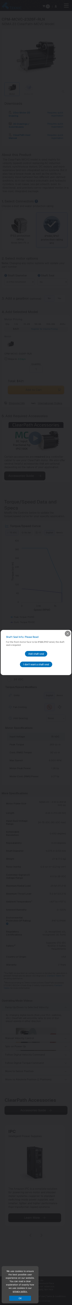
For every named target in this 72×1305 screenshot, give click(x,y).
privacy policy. (20, 1291)
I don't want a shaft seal (36, 664)
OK (20, 1298)
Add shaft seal (36, 653)
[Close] (67, 633)
